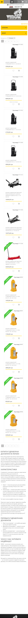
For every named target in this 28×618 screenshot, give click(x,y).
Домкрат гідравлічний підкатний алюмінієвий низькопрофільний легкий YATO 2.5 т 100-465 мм (14, 229)
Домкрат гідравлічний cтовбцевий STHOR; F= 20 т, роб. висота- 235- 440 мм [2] (13, 364)
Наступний (18, 41)
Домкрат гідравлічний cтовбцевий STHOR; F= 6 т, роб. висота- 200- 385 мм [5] (13, 296)
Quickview (19, 70)
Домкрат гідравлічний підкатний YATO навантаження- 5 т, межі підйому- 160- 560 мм (14, 263)
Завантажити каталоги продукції (16, 4)
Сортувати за (3, 38)
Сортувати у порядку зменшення (17, 38)
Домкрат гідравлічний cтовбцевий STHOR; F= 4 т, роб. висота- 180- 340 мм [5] (13, 330)
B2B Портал (24, 24)
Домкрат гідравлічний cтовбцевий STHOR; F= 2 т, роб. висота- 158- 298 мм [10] (13, 397)
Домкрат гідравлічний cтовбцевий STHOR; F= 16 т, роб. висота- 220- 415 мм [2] (13, 431)
